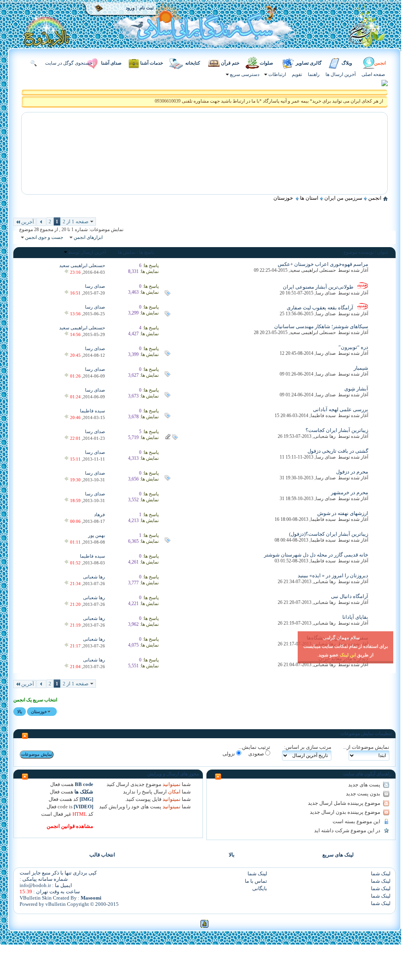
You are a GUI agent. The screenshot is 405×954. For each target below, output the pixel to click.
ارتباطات (277, 74)
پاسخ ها (146, 252)
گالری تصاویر (309, 63)
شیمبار (361, 368)
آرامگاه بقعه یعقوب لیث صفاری (320, 308)
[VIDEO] (83, 806)
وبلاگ (347, 63)
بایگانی (259, 888)
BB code (84, 784)
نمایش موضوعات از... (366, 747)
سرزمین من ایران (343, 198)
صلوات (266, 63)
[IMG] (86, 799)
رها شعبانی (325, 436)
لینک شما (381, 873)
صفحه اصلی (373, 74)
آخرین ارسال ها (340, 74)
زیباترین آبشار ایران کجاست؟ (337, 430)
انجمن (380, 63)
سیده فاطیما (323, 415)
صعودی (256, 754)
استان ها (309, 198)
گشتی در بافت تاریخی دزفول (337, 451)
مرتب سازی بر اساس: (307, 747)
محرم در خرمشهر (349, 492)
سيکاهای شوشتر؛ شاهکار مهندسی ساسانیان (321, 326)
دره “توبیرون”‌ (353, 347)
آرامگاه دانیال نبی (349, 596)
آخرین (27, 222)
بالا (19, 711)
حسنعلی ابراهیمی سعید (313, 270)
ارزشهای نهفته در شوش (342, 513)
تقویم (297, 74)
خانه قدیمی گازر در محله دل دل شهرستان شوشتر (316, 555)
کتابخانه (192, 63)
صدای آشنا (111, 63)
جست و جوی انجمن (44, 237)
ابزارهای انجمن (88, 237)
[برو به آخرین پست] (66, 272)
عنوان (383, 252)
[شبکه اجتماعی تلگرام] (384, 84)
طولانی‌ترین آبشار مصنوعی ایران (318, 287)
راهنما (314, 74)
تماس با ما (256, 881)
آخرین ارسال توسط (87, 252)
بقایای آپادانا (355, 617)
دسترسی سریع (244, 74)
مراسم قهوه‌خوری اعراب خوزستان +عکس (323, 264)
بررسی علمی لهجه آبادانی (340, 409)
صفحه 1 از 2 (76, 221)
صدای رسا (326, 293)
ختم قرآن (230, 63)
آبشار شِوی (356, 389)
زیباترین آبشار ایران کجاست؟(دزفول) (328, 534)
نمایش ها (127, 252)
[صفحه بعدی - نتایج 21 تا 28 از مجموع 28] (41, 222)
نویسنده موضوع (359, 252)
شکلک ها (83, 792)
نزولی (229, 754)
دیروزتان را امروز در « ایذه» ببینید (333, 575)
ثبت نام (146, 8)
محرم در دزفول (352, 472)
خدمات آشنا (151, 63)
